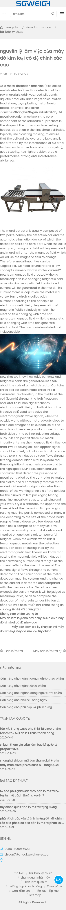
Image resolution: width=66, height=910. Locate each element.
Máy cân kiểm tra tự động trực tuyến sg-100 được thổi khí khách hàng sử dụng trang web (45, 651)
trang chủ (12, 27)
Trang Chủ (54, 886)
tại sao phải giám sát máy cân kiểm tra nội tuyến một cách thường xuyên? (29, 793)
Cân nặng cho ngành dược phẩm (23, 686)
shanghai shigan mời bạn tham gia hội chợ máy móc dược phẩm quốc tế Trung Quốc (29, 762)
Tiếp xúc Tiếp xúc (47, 891)
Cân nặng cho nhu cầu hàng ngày (23, 700)
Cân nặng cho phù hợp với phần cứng (26, 707)
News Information (38, 27)
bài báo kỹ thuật (11, 32)
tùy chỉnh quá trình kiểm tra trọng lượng (28, 807)
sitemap (35, 895)
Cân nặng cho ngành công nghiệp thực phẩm (32, 678)
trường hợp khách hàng (25, 886)
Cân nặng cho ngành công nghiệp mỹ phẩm (31, 693)
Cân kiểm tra (21, 891)
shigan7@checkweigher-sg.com (28, 854)
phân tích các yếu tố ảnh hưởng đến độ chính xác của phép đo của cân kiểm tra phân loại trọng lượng (31, 822)
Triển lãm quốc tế (35, 882)
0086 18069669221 (17, 849)
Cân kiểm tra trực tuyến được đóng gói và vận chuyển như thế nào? (16, 651)
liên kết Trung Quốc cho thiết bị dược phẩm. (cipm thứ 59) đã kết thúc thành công (30, 731)
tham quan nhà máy (35, 877)
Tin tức (19, 873)
